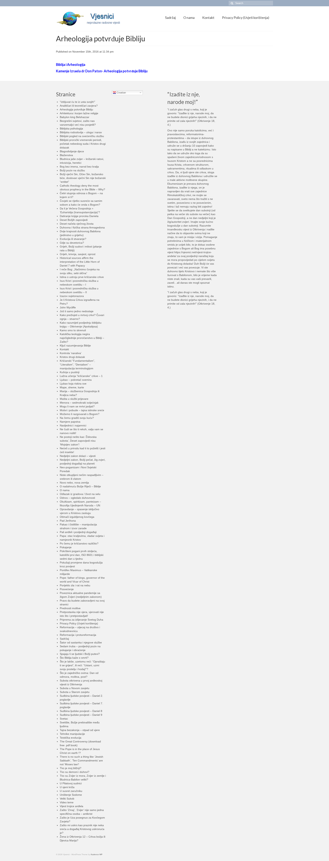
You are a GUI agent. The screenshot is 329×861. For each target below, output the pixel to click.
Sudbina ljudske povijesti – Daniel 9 (81, 714)
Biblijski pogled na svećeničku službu (82, 136)
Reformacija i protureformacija (78, 634)
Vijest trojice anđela (71, 806)
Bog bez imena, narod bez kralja (79, 166)
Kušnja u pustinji (69, 372)
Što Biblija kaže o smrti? (74, 657)
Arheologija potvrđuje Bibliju (76, 109)
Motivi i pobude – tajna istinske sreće (82, 410)
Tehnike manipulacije (72, 733)
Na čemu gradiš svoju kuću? (77, 417)
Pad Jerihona (68, 520)
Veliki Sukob (67, 798)
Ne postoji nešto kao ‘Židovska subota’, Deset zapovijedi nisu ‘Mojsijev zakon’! (78, 440)
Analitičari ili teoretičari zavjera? (79, 105)
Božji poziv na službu (72, 170)
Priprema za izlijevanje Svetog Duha (81, 619)
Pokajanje (66, 547)
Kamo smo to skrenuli (73, 330)
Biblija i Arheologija (70, 64)
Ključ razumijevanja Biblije (75, 345)
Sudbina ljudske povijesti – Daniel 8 (81, 711)
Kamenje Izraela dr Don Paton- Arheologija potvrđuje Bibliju (102, 71)
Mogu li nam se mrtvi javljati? (77, 406)
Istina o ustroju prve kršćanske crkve (82, 276)
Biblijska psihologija (71, 128)
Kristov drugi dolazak (72, 356)
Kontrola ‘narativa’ (70, 353)
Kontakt (64, 349)
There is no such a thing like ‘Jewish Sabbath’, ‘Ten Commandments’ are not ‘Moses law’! (81, 760)
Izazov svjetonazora (72, 296)
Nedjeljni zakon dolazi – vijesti (78, 455)
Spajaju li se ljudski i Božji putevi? (80, 653)
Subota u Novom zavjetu (74, 688)
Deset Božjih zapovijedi (74, 219)
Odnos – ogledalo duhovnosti (77, 497)
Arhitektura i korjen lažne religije (79, 113)
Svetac (64, 718)
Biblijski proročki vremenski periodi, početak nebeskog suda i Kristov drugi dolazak (83, 143)
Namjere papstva (70, 421)
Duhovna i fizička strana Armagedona (82, 227)
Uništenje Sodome (71, 794)
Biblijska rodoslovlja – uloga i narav (81, 132)
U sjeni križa (67, 787)
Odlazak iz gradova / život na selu (80, 494)
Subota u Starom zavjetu (74, 691)
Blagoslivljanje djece (72, 151)
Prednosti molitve (70, 608)
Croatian (121, 92)
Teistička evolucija (70, 737)
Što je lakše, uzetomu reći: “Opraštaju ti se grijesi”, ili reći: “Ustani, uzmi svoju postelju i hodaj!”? (82, 665)
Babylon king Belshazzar (74, 117)
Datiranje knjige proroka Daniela (79, 216)
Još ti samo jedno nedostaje (76, 311)
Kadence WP (96, 854)
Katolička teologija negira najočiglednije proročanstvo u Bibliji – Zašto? (82, 338)
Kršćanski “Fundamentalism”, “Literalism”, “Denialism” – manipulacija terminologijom (77, 364)
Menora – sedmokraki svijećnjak (79, 402)
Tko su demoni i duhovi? (74, 771)
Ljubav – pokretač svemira (76, 379)
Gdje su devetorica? (72, 242)
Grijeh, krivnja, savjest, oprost (77, 254)
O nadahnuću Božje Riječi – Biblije (80, 486)
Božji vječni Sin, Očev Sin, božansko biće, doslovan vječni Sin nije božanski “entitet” (83, 178)
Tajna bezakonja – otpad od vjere (80, 730)
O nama (64, 490)
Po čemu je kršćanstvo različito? (79, 543)
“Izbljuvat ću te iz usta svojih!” (77, 101)
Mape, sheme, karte (72, 387)
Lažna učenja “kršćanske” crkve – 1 (81, 375)
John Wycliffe (68, 307)
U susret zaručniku (71, 790)
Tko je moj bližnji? (70, 768)
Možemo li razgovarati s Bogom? (79, 414)
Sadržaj (64, 638)
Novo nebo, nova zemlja (74, 482)
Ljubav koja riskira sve (73, 383)
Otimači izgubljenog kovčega (77, 516)
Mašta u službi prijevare (74, 398)
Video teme (66, 802)
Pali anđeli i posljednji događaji (78, 532)
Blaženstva (66, 155)
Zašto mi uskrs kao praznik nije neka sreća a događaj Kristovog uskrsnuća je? (82, 829)
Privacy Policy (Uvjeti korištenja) (79, 623)
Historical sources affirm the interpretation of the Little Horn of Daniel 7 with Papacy (80, 261)
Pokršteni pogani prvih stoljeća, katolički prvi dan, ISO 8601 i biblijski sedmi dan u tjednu (81, 555)
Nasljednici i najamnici (73, 425)
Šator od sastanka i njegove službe (81, 642)
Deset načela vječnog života (76, 223)
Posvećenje (67, 589)
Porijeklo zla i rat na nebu (75, 585)
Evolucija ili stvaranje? (73, 238)
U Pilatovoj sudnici (71, 783)
